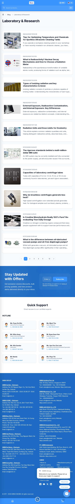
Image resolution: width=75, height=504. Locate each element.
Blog (8, 14)
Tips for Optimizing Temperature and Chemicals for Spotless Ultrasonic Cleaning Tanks (46, 38)
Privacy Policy (54, 285)
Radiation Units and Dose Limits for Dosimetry (45, 128)
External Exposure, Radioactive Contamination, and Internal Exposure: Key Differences (45, 107)
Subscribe (60, 279)
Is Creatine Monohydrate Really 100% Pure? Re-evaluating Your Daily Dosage (46, 218)
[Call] (37, 501)
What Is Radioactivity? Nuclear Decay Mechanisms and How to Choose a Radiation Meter (44, 62)
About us (43, 462)
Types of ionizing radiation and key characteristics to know (40, 84)
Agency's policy (45, 465)
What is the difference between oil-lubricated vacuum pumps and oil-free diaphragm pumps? (45, 240)
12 (49, 259)
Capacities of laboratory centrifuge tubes (43, 172)
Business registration (47, 467)
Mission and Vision (64, 467)
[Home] (3, 14)
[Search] (71, 7)
